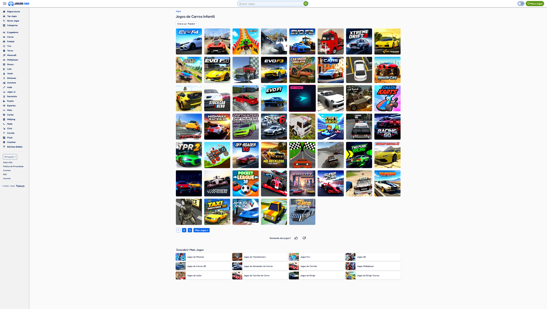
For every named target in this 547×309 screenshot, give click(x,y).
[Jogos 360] (18, 4)
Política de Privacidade (13, 166)
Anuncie (7, 178)
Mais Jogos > (201, 230)
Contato (7, 170)
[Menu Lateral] (4, 3)
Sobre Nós (7, 162)
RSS (5, 174)
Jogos (178, 11)
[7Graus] (20, 186)
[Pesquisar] (305, 3)
